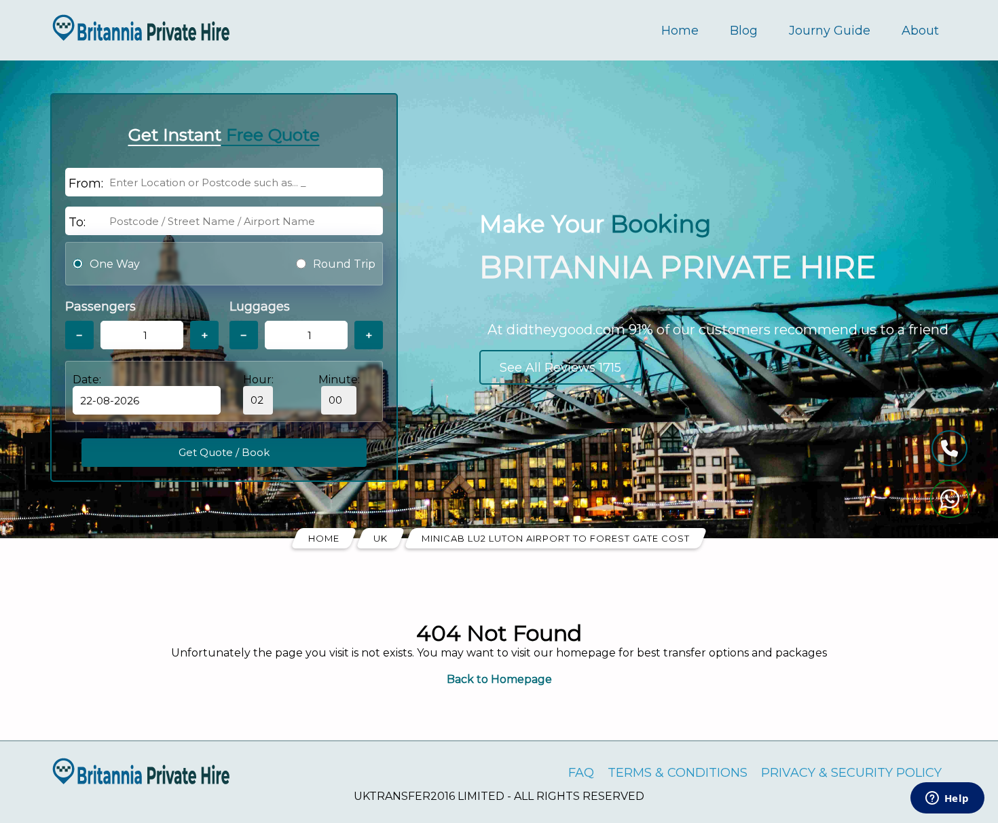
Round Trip (344, 264)
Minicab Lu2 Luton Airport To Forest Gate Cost (556, 538)
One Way (115, 264)
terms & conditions (677, 772)
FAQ (581, 772)
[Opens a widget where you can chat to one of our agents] (947, 799)
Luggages (259, 306)
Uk (380, 538)
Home (680, 30)
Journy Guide (829, 30)
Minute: (339, 379)
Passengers (100, 306)
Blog (744, 30)
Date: (87, 379)
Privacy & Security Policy (851, 772)
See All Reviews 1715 (560, 367)
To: (77, 222)
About (920, 30)
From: (86, 183)
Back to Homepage (499, 679)
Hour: (258, 379)
